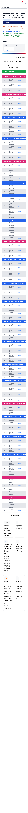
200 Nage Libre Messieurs (11, 200)
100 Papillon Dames (11, 113)
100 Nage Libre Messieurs (11, 126)
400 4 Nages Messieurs (11, 279)
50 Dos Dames (11, 485)
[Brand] (24, 2)
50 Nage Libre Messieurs (11, 121)
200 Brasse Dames (11, 179)
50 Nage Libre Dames (11, 81)
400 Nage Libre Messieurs (11, 263)
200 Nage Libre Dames (11, 90)
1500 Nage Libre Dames (11, 408)
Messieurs (17, 45)
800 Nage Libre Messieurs (11, 268)
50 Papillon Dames (11, 108)
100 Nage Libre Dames (11, 85)
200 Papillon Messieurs (11, 432)
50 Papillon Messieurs (11, 135)
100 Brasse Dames (11, 174)
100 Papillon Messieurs (11, 157)
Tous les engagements (8, 49)
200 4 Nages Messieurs (11, 317)
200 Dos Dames (11, 413)
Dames (6, 45)
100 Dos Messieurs (11, 238)
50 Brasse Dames (11, 169)
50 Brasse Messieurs (11, 377)
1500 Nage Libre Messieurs (11, 205)
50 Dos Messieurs (11, 130)
